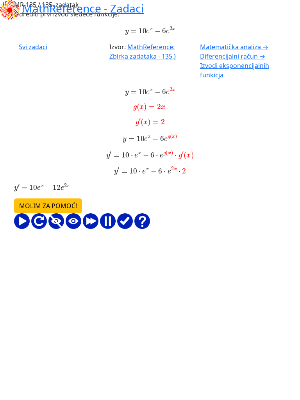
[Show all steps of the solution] (73, 221)
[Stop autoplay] (108, 221)
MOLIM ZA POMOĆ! (48, 206)
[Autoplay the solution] (90, 221)
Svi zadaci (33, 47)
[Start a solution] (22, 221)
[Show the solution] (125, 221)
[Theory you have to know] (142, 221)
